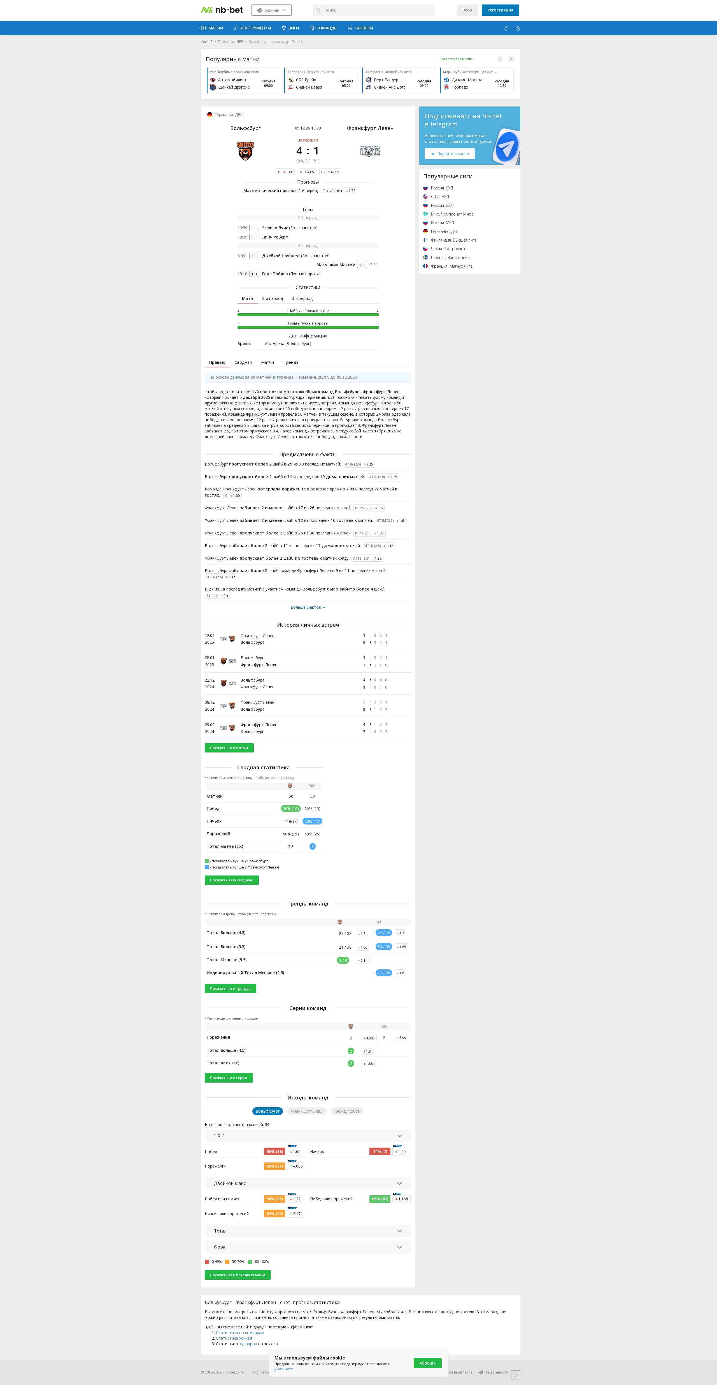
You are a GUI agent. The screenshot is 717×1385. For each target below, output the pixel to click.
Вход (467, 10)
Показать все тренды (230, 988)
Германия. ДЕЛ (230, 41)
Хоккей (207, 41)
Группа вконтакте (457, 1372)
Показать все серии (228, 1077)
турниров (248, 1343)
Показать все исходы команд (237, 1274)
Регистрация (500, 10)
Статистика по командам (240, 1332)
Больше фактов (306, 607)
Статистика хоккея (234, 1338)
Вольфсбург (245, 128)
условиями (284, 1368)
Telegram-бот (497, 1372)
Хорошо (428, 1363)
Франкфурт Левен (370, 128)
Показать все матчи (229, 747)
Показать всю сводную (231, 880)
